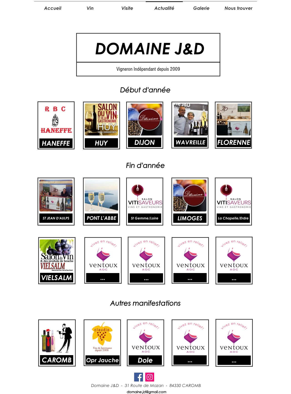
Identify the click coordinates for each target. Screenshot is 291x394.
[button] (190, 277)
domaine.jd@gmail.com (146, 392)
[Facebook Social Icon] (138, 377)
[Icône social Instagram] (149, 377)
